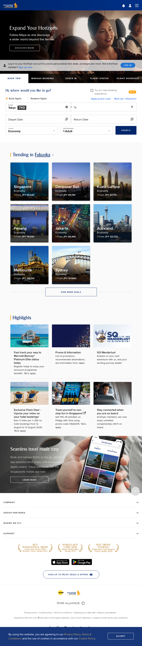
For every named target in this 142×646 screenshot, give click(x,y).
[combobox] (34, 107)
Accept (120, 636)
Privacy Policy (72, 634)
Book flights (15, 98)
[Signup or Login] (133, 5)
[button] (126, 6)
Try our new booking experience (106, 91)
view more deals (71, 292)
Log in (128, 65)
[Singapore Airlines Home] (10, 9)
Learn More (29, 479)
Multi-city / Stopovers (125, 98)
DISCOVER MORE (24, 47)
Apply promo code (101, 98)
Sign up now (25, 67)
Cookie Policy (87, 638)
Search (125, 130)
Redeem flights (39, 98)
